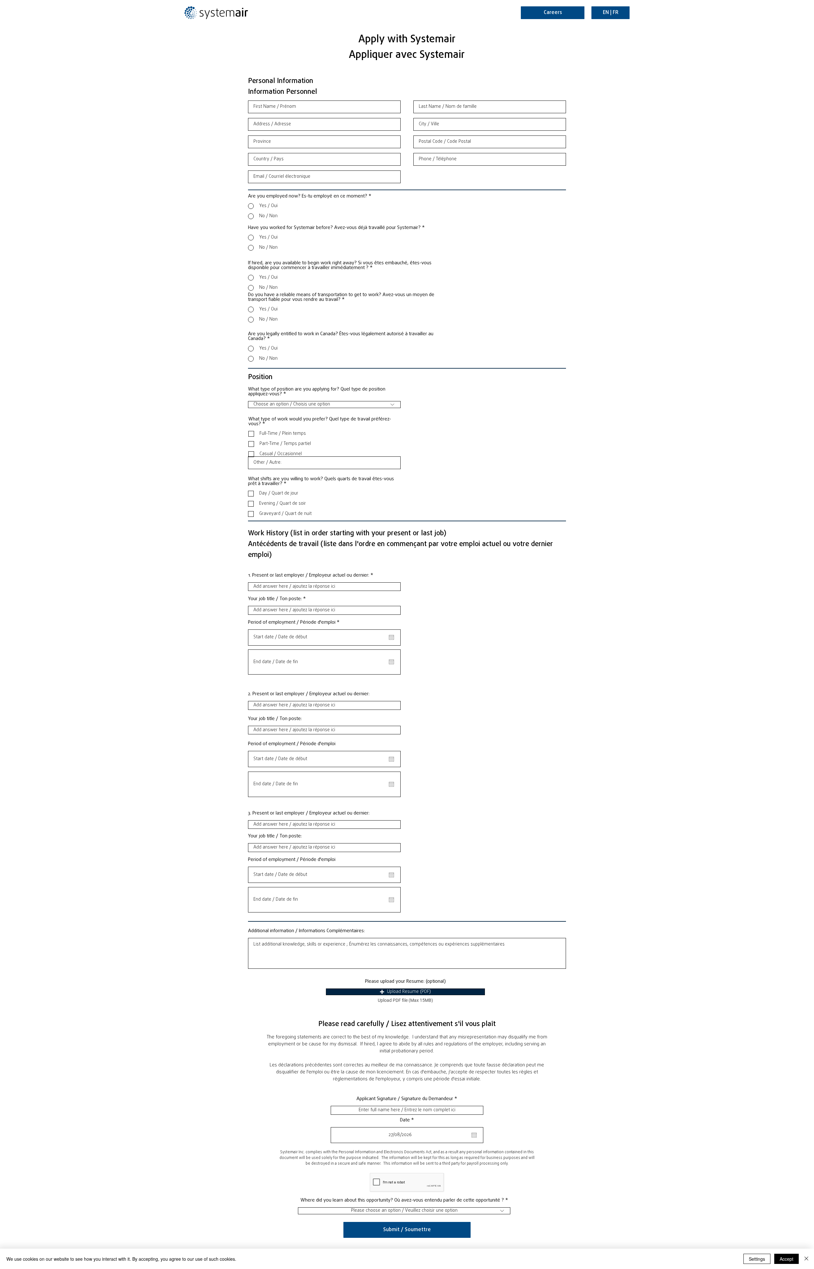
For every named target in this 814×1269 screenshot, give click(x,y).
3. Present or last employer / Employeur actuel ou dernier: (308, 813)
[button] (405, 991)
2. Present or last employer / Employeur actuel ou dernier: (308, 694)
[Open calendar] (391, 637)
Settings (757, 1259)
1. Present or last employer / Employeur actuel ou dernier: (308, 575)
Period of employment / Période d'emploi (295, 622)
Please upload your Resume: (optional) (405, 981)
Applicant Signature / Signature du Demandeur (404, 1099)
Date (408, 1120)
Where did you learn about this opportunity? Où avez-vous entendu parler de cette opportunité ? (402, 1200)
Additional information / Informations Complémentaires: (306, 931)
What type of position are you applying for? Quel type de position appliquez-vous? (316, 392)
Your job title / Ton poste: (275, 599)
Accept (786, 1259)
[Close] (806, 1259)
